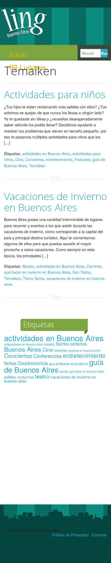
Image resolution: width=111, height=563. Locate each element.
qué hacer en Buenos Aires (86, 371)
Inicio (18, 54)
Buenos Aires (22, 349)
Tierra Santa (33, 278)
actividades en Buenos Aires (46, 153)
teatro (42, 376)
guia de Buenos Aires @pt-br (68, 364)
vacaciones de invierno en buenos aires (50, 379)
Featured (82, 159)
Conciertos (34, 159)
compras (60, 350)
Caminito (94, 266)
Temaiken (37, 165)
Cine (19, 159)
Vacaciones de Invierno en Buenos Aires (55, 201)
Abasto (28, 266)
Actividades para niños (55, 94)
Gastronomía (33, 362)
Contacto (99, 534)
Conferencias (47, 355)
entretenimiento (59, 159)
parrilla (64, 371)
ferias (10, 362)
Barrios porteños (71, 344)
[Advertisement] (55, 446)
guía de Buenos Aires (53, 366)
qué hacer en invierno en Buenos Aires (37, 272)
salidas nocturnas (19, 377)
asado (49, 344)
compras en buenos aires (84, 350)
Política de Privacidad (70, 534)
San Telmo (81, 272)
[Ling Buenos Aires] (24, 37)
